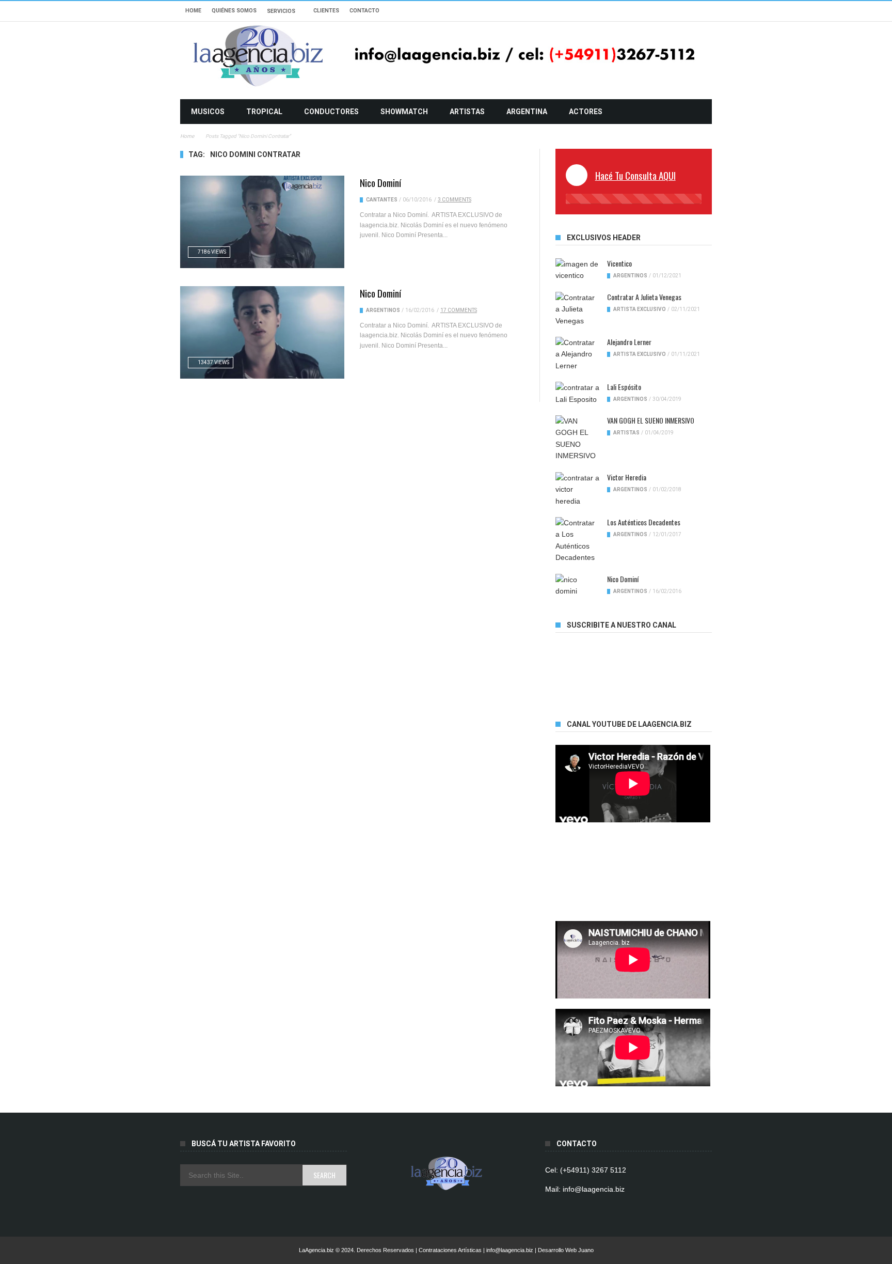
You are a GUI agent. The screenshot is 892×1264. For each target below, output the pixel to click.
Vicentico (619, 263)
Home (193, 10)
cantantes (381, 199)
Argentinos (383, 310)
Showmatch (404, 111)
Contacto (364, 10)
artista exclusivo (639, 309)
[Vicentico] (577, 270)
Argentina (526, 111)
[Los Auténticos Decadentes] (577, 540)
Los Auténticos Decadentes (643, 522)
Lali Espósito (624, 386)
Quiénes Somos (234, 10)
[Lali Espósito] (577, 393)
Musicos (208, 111)
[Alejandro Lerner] (577, 354)
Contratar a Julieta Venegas (644, 296)
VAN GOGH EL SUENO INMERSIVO (650, 420)
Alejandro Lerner (629, 341)
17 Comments (458, 310)
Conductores (331, 111)
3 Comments (454, 199)
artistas (467, 111)
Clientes (326, 10)
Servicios (281, 11)
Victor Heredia (626, 477)
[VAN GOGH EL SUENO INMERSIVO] (577, 438)
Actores (585, 111)
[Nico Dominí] (262, 222)
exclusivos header (604, 237)
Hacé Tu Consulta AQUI (635, 175)
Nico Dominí (380, 182)
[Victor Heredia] (577, 489)
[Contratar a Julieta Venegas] (577, 309)
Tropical (264, 111)
